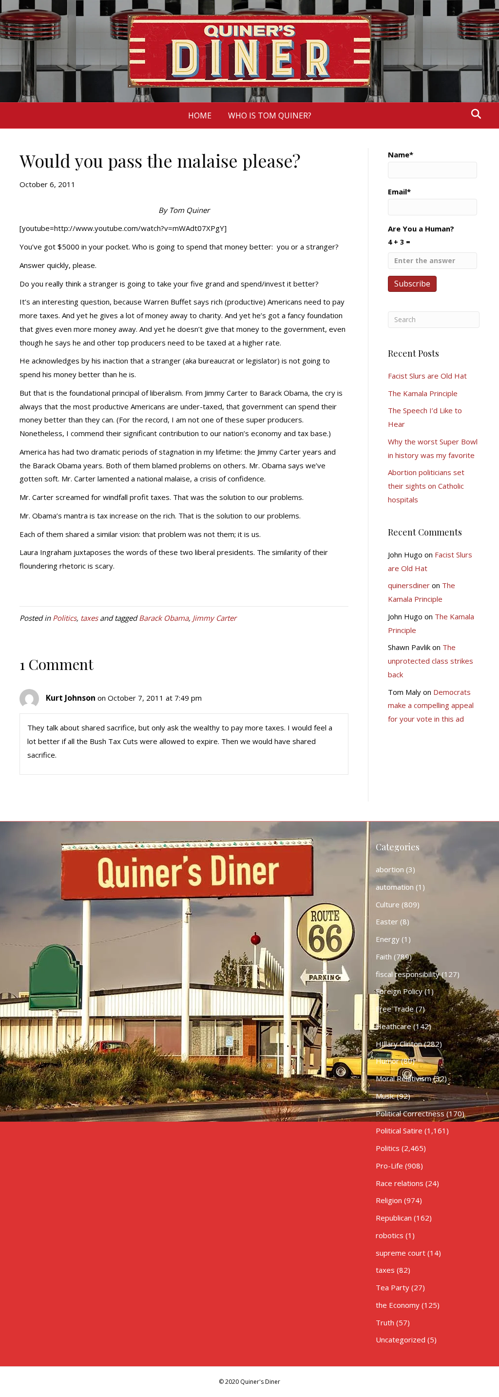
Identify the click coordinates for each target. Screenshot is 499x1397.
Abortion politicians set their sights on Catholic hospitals (426, 485)
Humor (387, 1061)
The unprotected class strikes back (430, 660)
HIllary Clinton (399, 1044)
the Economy (398, 1305)
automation (395, 887)
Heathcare (393, 1026)
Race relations (399, 1183)
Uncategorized (400, 1339)
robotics (389, 1235)
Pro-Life (389, 1165)
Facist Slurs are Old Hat (427, 376)
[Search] (473, 114)
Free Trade (395, 1009)
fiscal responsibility (408, 974)
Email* (399, 191)
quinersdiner (409, 585)
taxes (89, 618)
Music (385, 1096)
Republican (394, 1218)
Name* (400, 154)
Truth (385, 1322)
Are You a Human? (421, 235)
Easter (387, 921)
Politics (65, 618)
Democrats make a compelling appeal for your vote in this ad (431, 705)
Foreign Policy (399, 991)
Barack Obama (164, 618)
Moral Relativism (403, 1078)
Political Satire (399, 1130)
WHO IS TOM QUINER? (269, 115)
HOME (199, 115)
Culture (388, 904)
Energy (388, 939)
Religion (389, 1200)
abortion (390, 869)
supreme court (400, 1253)
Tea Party (392, 1287)
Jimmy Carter (214, 618)
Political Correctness (410, 1113)
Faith (384, 956)
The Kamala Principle (423, 393)
